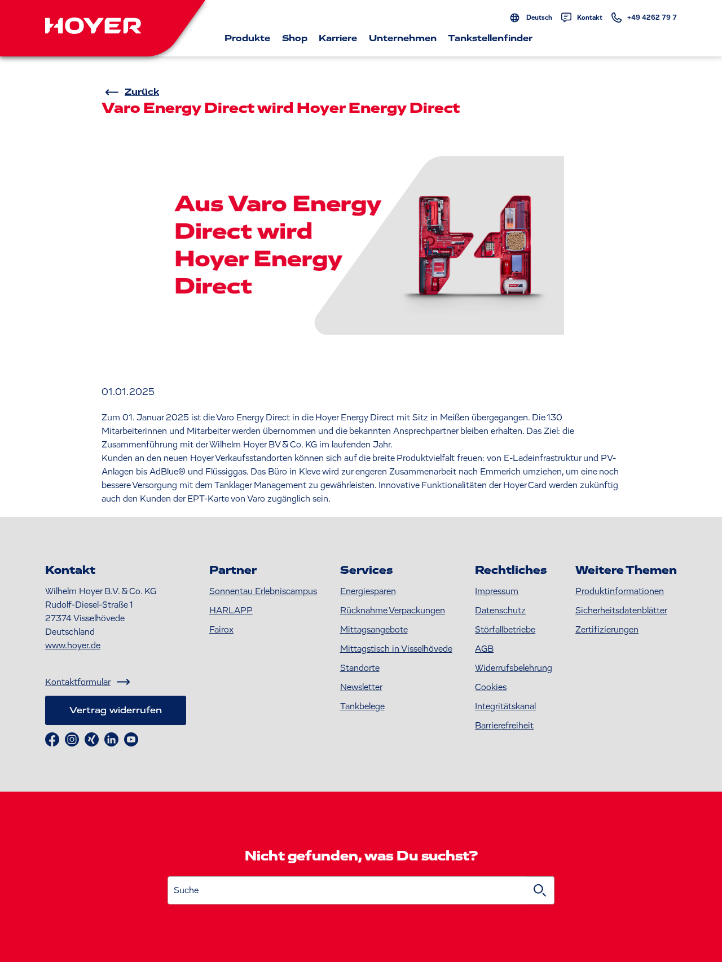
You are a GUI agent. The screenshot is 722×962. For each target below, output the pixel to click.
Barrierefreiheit (504, 725)
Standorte (360, 668)
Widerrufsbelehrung (513, 668)
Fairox (221, 629)
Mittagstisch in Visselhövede (396, 648)
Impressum (496, 591)
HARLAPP (231, 610)
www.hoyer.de (72, 645)
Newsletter (361, 687)
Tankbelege (362, 706)
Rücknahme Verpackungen (392, 610)
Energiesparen (368, 591)
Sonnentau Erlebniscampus (263, 591)
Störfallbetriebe (505, 629)
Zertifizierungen (607, 629)
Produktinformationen (619, 591)
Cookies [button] (491, 687)
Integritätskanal (505, 706)
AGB (484, 648)
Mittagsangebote (374, 629)
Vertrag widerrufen (115, 710)
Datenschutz (500, 610)
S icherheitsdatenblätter (621, 610)
